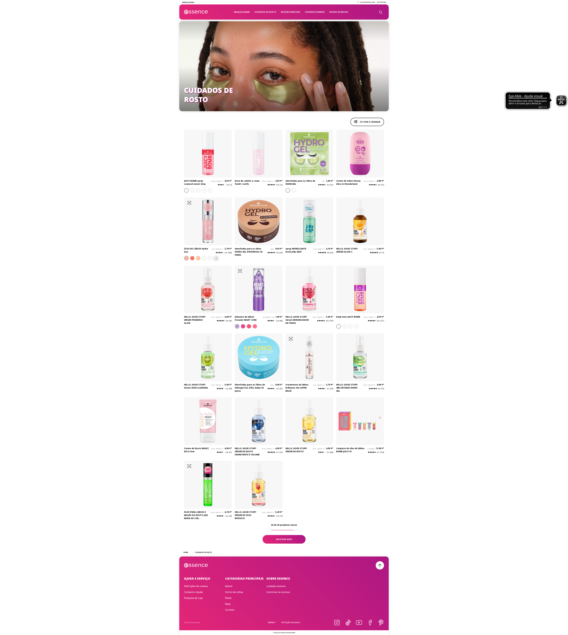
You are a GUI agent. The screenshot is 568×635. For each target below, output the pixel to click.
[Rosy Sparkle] (192, 258)
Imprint (271, 622)
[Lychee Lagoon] (350, 326)
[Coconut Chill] (210, 190)
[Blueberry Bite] (198, 190)
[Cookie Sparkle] (198, 258)
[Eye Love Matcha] (287, 190)
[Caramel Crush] (344, 326)
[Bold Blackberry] (243, 326)
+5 (216, 258)
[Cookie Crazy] (204, 190)
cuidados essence (315, 12)
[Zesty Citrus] (356, 326)
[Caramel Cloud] (192, 190)
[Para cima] (380, 565)
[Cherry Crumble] (186, 190)
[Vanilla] (338, 326)
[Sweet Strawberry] (254, 326)
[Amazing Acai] (237, 326)
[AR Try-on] (189, 202)
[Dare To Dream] (293, 190)
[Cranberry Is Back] (204, 258)
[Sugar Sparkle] (186, 258)
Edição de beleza (338, 12)
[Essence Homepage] (196, 12)
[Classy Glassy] (210, 258)
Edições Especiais (290, 12)
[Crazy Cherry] (249, 326)
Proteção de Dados (290, 622)
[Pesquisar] (380, 12)
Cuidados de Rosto (265, 12)
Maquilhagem (242, 12)
